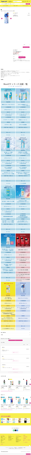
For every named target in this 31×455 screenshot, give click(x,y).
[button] (6, 23)
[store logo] (4, 1)
